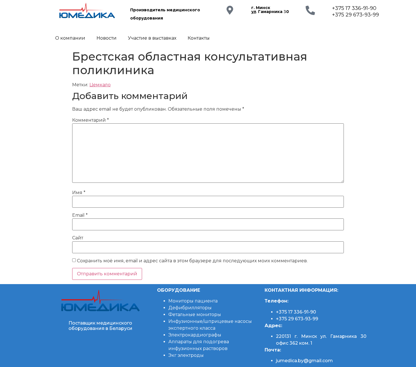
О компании (70, 38)
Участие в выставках (152, 38)
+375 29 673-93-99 (355, 15)
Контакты (199, 38)
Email (80, 215)
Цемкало (100, 84)
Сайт (77, 238)
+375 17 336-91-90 (354, 8)
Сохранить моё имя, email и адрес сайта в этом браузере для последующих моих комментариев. (192, 261)
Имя (78, 192)
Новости (107, 38)
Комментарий (90, 120)
